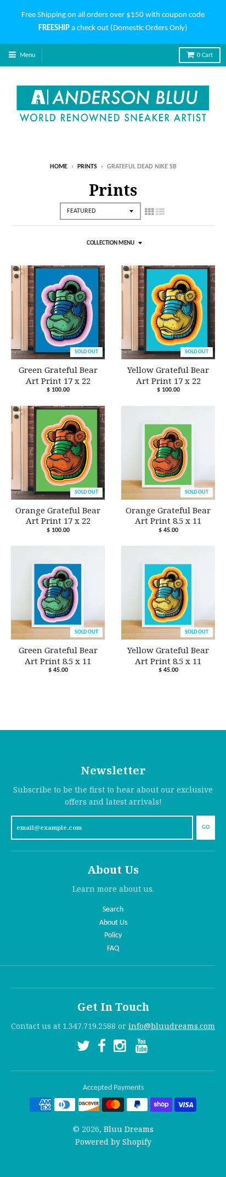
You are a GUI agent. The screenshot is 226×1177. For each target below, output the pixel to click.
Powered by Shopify (113, 1141)
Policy (113, 935)
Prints (87, 166)
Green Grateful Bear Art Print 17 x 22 (58, 375)
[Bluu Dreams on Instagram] (121, 1048)
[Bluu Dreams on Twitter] (83, 1048)
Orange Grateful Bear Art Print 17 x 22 (57, 516)
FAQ (113, 948)
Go (206, 827)
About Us (113, 923)
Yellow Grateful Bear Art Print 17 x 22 (168, 375)
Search (113, 910)
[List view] (160, 212)
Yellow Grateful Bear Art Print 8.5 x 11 (168, 655)
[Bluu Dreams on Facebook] (102, 1048)
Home (58, 166)
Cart (205, 55)
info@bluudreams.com (171, 1026)
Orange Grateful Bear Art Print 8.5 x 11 (168, 516)
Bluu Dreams (129, 1129)
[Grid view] (149, 212)
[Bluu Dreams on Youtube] (142, 1048)
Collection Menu (110, 243)
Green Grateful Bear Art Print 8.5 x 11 (58, 655)
